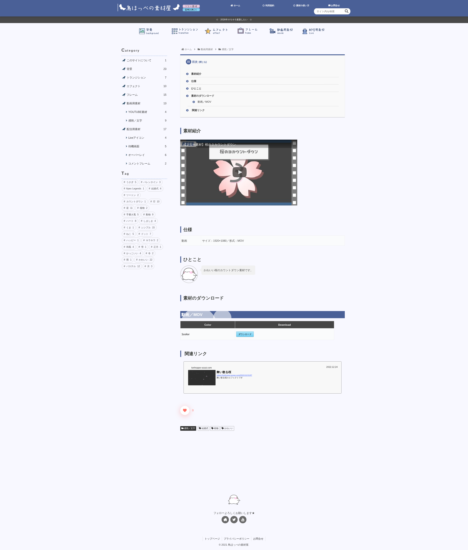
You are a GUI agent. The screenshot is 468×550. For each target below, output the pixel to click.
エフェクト (146, 86)
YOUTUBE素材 (147, 111)
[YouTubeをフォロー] (242, 519)
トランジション (146, 77)
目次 (195, 61)
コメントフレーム (147, 163)
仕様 (193, 81)
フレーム (146, 94)
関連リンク (198, 110)
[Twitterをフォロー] (234, 519)
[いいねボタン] (184, 410)
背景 (146, 68)
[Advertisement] (262, 461)
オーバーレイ (147, 154)
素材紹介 (196, 73)
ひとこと (196, 88)
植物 (216, 428)
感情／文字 (189, 428)
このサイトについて (146, 60)
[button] (346, 11)
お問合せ (258, 538)
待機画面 (147, 146)
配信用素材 (146, 129)
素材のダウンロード (202, 95)
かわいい (228, 428)
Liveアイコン (147, 137)
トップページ (212, 538)
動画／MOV (204, 101)
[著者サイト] (225, 519)
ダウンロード (245, 334)
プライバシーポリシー (236, 538)
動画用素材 (146, 103)
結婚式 (204, 428)
